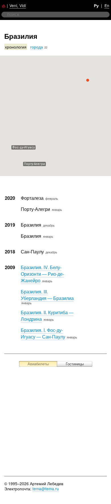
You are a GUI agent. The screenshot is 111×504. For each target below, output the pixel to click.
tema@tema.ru (45, 488)
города (36, 47)
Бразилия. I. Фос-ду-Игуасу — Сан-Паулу (43, 333)
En (106, 5)
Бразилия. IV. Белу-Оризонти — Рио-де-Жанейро (42, 274)
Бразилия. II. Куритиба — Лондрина (47, 315)
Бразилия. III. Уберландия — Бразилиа (47, 294)
